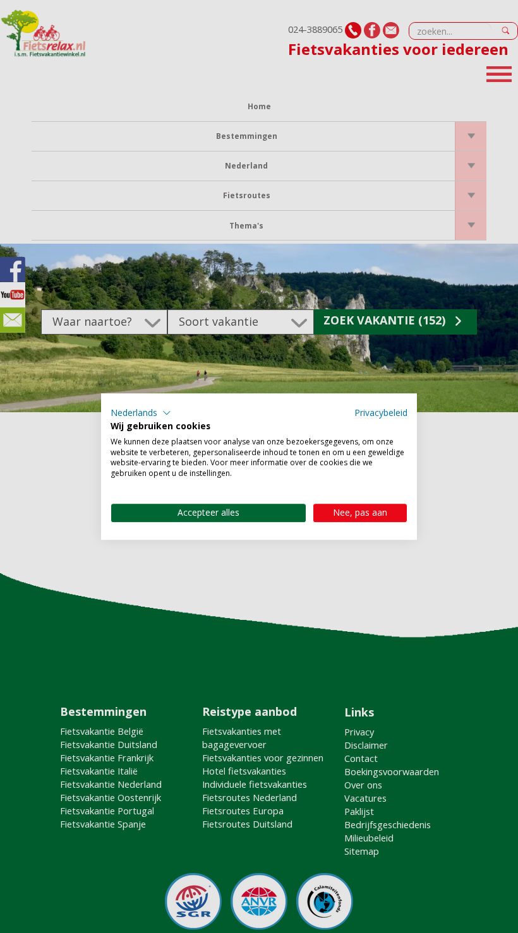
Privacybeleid (380, 413)
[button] (141, 412)
